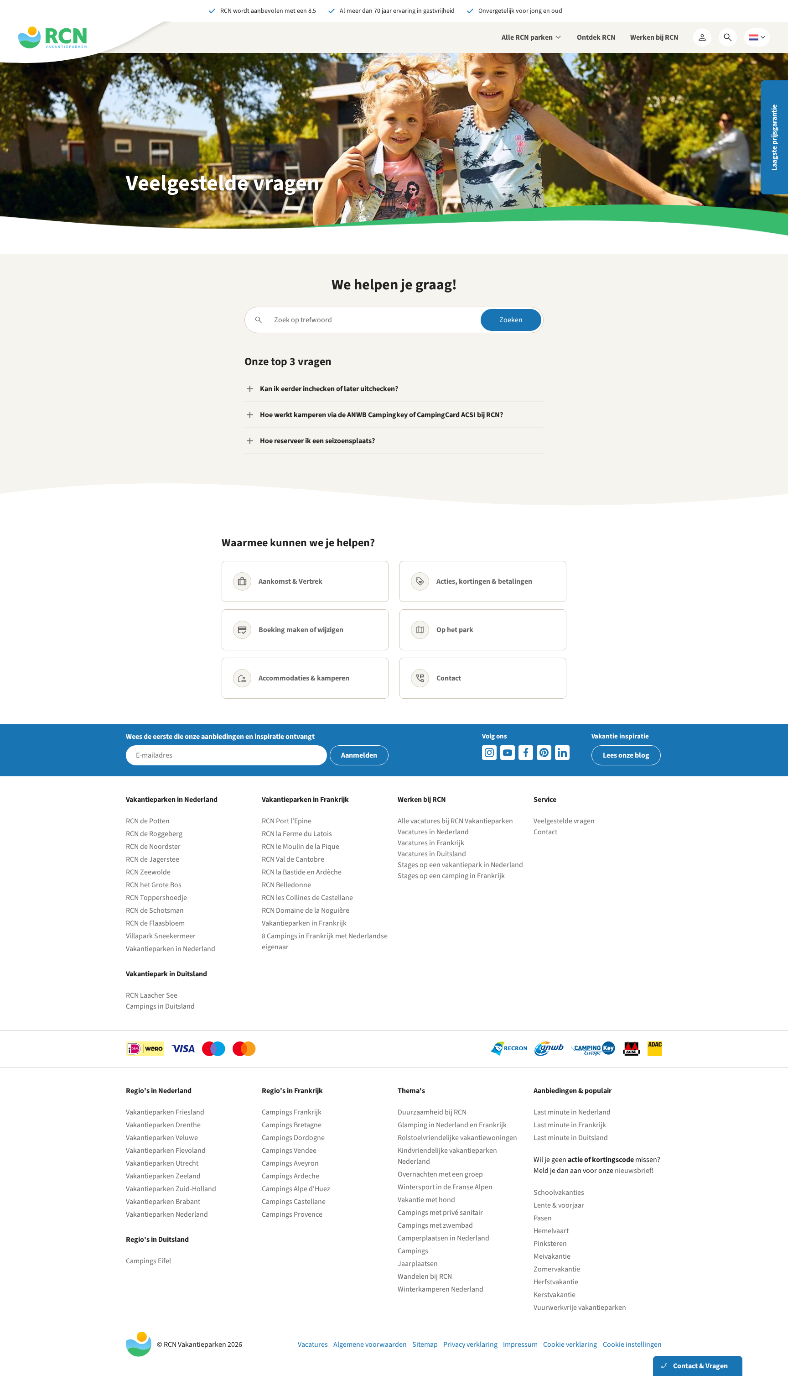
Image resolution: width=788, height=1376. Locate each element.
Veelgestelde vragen (564, 821)
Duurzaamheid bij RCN (432, 1112)
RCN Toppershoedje (156, 898)
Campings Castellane (294, 1202)
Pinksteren (550, 1244)
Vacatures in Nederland (433, 832)
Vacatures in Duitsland (432, 854)
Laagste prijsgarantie (774, 138)
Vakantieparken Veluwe (162, 1138)
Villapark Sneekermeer (161, 936)
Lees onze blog (626, 755)
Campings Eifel (148, 1261)
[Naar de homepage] (52, 37)
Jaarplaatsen (418, 1264)
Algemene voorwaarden (370, 1344)
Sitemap (425, 1344)
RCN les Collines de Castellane (307, 898)
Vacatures (313, 1344)
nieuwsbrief (633, 1171)
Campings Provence (292, 1214)
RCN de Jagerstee (152, 859)
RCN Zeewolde (148, 872)
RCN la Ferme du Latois (297, 834)
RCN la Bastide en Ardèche (302, 872)
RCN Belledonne (286, 885)
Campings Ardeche (290, 1176)
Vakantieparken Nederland (167, 1214)
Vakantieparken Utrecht (162, 1163)
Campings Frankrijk (291, 1112)
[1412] (507, 752)
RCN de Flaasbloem (155, 923)
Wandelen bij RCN (425, 1276)
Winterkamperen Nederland (440, 1289)
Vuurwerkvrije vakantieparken (580, 1308)
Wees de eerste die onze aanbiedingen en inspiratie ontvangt (220, 737)
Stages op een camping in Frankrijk (451, 876)
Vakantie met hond (426, 1200)
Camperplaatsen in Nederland (443, 1238)
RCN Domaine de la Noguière (305, 910)
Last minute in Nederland (572, 1112)
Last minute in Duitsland (571, 1138)
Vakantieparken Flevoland (166, 1151)
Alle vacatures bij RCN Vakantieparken (455, 821)
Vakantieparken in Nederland (170, 949)
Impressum (520, 1344)
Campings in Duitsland (160, 1006)
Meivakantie (552, 1256)
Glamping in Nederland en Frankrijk (452, 1125)
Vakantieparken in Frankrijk (304, 923)
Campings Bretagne (291, 1125)
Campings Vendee (289, 1151)
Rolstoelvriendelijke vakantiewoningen (457, 1138)
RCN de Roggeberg (154, 834)
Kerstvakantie (554, 1295)
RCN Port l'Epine (286, 821)
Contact (545, 832)
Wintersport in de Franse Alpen (445, 1187)
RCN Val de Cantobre (293, 859)
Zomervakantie (557, 1269)
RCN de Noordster (153, 847)
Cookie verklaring (570, 1344)
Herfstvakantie (556, 1282)
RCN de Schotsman (155, 910)
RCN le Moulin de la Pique (300, 847)
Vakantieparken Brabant (163, 1202)
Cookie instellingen (632, 1344)
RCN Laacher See (151, 995)
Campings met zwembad (435, 1225)
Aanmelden (359, 755)
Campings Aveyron (290, 1163)
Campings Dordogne (293, 1138)
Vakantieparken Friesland (165, 1112)
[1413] (489, 752)
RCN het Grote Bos (153, 885)
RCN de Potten (148, 821)
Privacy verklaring (470, 1344)
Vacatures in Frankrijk (431, 843)
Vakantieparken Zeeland (163, 1176)
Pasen (543, 1218)
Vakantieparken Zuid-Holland (171, 1189)
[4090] (544, 752)
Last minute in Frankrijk (570, 1125)
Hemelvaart (551, 1231)
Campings (413, 1251)
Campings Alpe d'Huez (296, 1189)
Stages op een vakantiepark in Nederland (460, 865)
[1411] (525, 752)
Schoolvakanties (559, 1193)
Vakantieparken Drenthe (163, 1125)
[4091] (562, 752)
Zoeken (511, 320)
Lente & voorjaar (559, 1205)
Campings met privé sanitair (440, 1213)
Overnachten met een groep (440, 1174)
